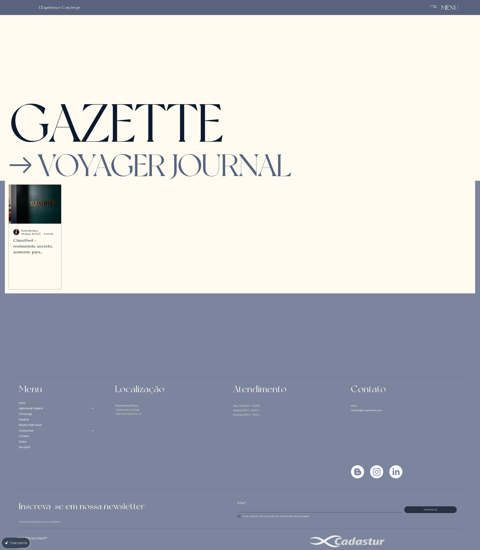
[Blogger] (357, 471)
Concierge (25, 413)
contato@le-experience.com (366, 410)
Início (22, 402)
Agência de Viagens (31, 408)
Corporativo (26, 430)
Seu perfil (24, 447)
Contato (24, 436)
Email (242, 502)
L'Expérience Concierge (59, 7)
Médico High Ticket (30, 424)
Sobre (22, 441)
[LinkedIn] (395, 471)
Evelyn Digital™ (37, 538)
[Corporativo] (93, 430)
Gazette (24, 419)
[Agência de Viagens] (93, 408)
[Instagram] (376, 471)
